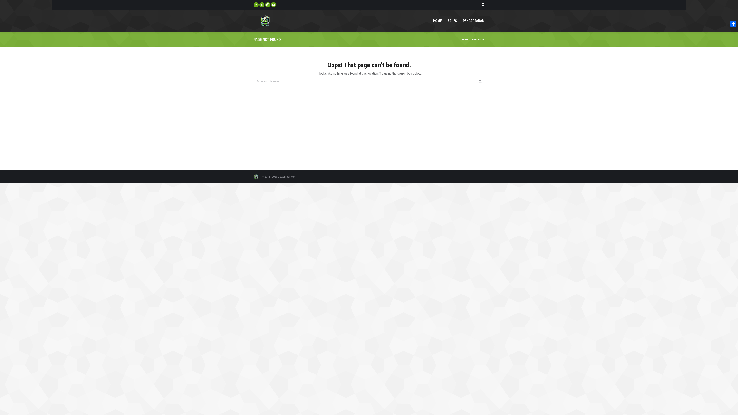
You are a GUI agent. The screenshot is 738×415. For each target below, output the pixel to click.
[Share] (733, 24)
